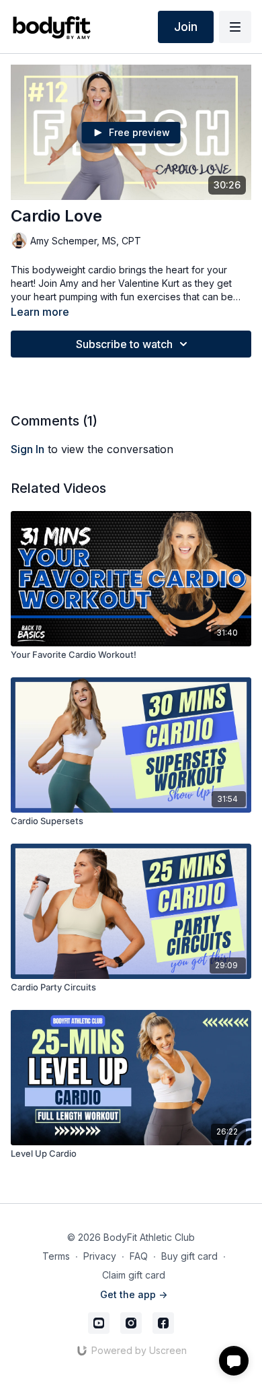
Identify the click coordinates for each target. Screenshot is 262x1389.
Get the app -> (133, 1294)
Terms (56, 1256)
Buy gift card (189, 1256)
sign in (27, 449)
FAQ (139, 1256)
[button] (234, 1361)
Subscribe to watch (124, 344)
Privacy (99, 1256)
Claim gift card (133, 1275)
